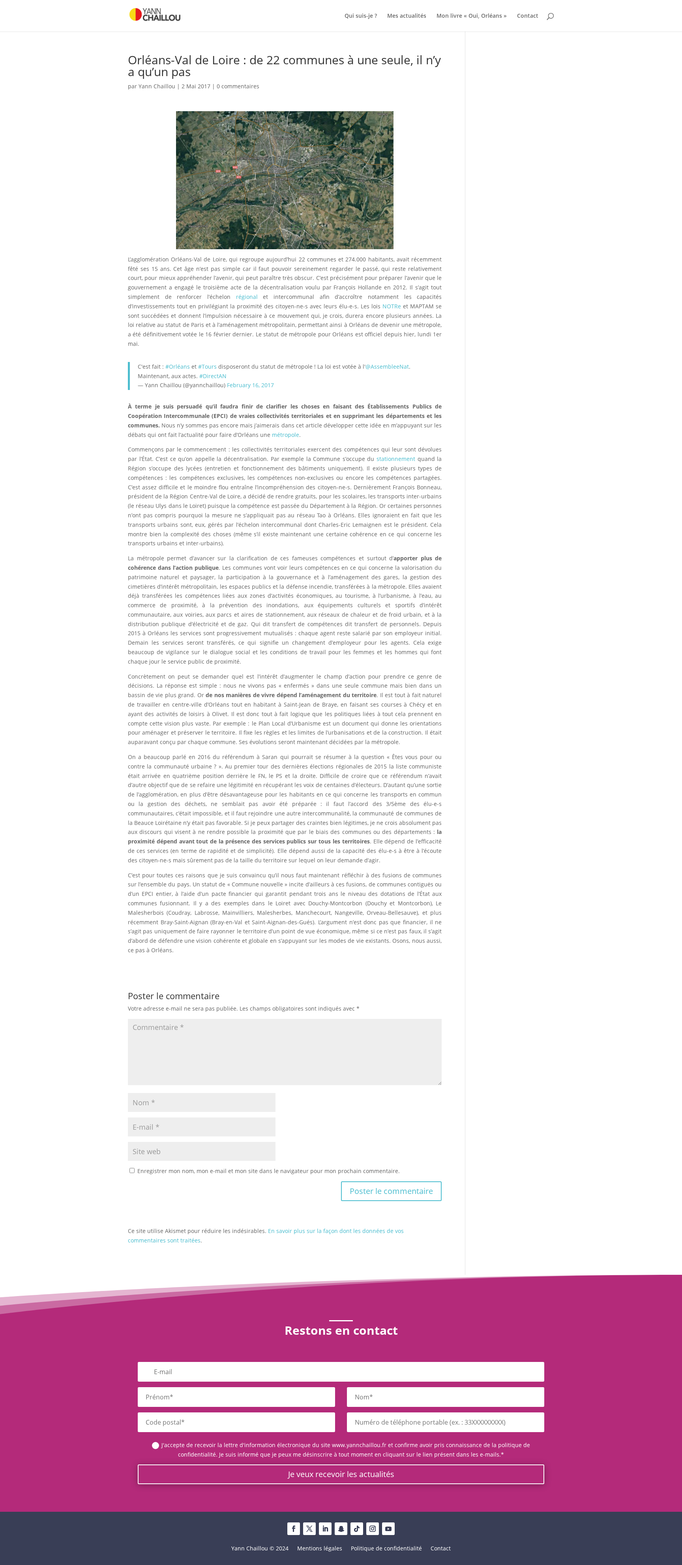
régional (247, 296)
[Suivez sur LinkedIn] (325, 1528)
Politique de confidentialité (386, 1549)
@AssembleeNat (387, 366)
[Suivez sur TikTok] (356, 1528)
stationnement (396, 459)
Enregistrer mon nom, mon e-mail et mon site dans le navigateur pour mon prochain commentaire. (268, 1171)
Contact (527, 16)
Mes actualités (406, 16)
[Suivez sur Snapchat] (341, 1528)
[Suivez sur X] (309, 1528)
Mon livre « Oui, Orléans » (472, 16)
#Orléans (177, 366)
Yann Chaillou (157, 86)
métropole (285, 434)
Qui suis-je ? (361, 16)
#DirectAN (213, 376)
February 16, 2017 (250, 385)
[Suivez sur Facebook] (293, 1528)
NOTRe (391, 306)
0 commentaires (238, 86)
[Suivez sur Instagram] (372, 1528)
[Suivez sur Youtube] (388, 1528)
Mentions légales (319, 1549)
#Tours (207, 366)
